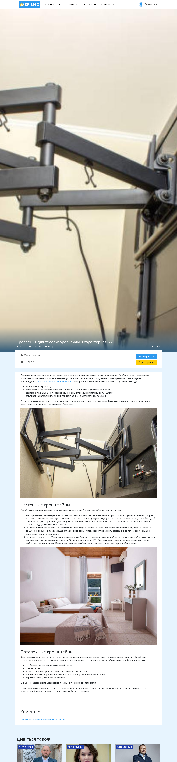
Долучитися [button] (150, 4)
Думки (70, 4)
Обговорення (91, 4)
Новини (49, 4)
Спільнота (107, 4)
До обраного (147, 362)
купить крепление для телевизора (54, 381)
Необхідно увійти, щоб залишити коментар (42, 718)
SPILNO (31, 4)
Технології (36, 346)
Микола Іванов (32, 355)
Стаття (21, 346)
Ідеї (78, 4)
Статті (59, 4)
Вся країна (52, 346)
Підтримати (148, 356)
